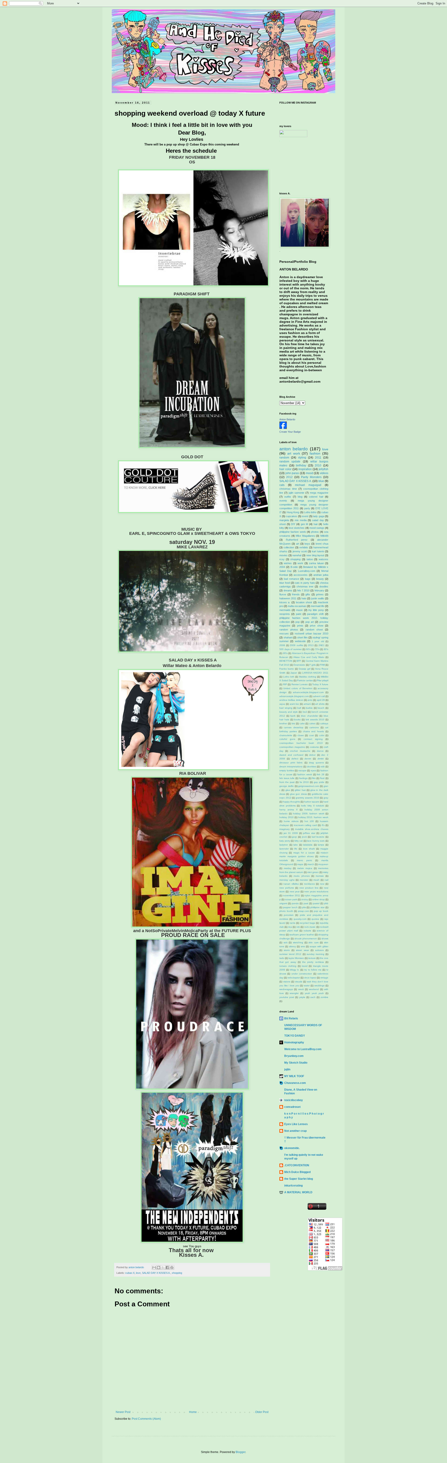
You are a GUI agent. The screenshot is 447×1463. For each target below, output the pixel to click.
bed (305, 712)
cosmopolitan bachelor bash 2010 (301, 743)
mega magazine (319, 492)
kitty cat (299, 840)
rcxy (281, 559)
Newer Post (123, 1412)
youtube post (286, 997)
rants (292, 923)
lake (295, 844)
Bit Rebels (291, 1018)
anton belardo (293, 448)
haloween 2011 (287, 598)
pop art (309, 621)
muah (316, 880)
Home (193, 1412)
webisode (300, 641)
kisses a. (284, 602)
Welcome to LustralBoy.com (303, 1049)
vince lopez (310, 977)
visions (286, 981)
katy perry (284, 840)
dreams (288, 590)
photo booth (286, 911)
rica (290, 927)
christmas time (288, 488)
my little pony (316, 610)
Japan (293, 672)
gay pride (319, 782)
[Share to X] (163, 1267)
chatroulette (285, 735)
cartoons (314, 727)
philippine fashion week (292, 531)
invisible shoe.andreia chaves (311, 829)
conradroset (292, 1107)
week (301, 989)
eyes (313, 770)
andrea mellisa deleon (291, 700)
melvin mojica (304, 868)
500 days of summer (290, 649)
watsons (323, 559)
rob (298, 927)
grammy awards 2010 (307, 797)
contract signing (313, 739)
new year (295, 891)
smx (303, 946)
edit (323, 766)
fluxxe (282, 594)
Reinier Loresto (299, 684)
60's (308, 649)
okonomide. (292, 1148)
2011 (318, 457)
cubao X (130, 1272)
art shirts (320, 704)
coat (311, 735)
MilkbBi (324, 535)
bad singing (285, 708)
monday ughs (287, 880)
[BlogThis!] (158, 1267)
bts (293, 723)
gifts (307, 594)
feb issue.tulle (287, 778)
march (311, 864)
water (307, 985)
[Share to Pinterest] (171, 1267)
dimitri (321, 758)
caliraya (324, 723)
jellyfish (323, 469)
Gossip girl (304, 668)
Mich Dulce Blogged (297, 1172)
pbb (326, 903)
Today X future (320, 684)
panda (295, 903)
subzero (319, 950)
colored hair (316, 496)
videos (324, 473)
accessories (301, 574)
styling (302, 457)
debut (312, 755)
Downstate (299, 665)
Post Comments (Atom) (146, 1418)
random (284, 457)
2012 (289, 477)
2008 (282, 645)
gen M (304, 524)
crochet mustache (300, 751)
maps (300, 864)
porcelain (289, 915)
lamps (321, 844)
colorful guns (287, 739)
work (300, 563)
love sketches (297, 527)
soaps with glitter (319, 946)
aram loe (294, 704)
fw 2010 (304, 782)
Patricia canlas (305, 680)
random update (289, 461)
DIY (293, 524)
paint (298, 614)
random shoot (314, 629)
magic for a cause (304, 852)
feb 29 (320, 774)
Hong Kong (293, 512)
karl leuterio (318, 837)
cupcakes (291, 516)
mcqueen (323, 864)
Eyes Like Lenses (296, 1124)
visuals (298, 981)
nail (326, 880)
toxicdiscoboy (293, 1100)
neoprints (284, 614)
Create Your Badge (290, 431)
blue (321, 481)
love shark (309, 848)
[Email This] (154, 1267)
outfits (287, 496)
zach (312, 997)
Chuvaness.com (295, 1083)
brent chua (322, 543)
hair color (285, 469)
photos (315, 531)
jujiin (287, 1069)
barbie (309, 708)
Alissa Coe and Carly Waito (308, 657)
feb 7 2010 (303, 590)
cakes (312, 723)
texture (312, 958)
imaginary (284, 829)
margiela (284, 520)
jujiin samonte (296, 492)
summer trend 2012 (290, 954)
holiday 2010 (286, 817)
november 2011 (291, 895)
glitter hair (300, 790)
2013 (311, 645)
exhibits (303, 547)
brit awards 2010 (315, 719)
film (313, 778)
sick (286, 942)
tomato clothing (287, 966)
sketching (298, 942)
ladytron (283, 844)
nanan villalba (291, 884)
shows (325, 938)
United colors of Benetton (297, 688)
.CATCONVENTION (296, 1165)
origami (283, 903)
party (307, 508)
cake (302, 723)
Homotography (294, 1042)
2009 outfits (296, 645)
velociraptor (294, 977)
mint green (313, 872)
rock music (309, 927)
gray (326, 797)
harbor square (311, 801)
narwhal (296, 555)
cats (281, 485)
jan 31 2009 (291, 833)
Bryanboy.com (294, 1056)
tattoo (310, 559)
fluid (322, 778)
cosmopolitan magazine (292, 747)
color (321, 735)
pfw (304, 907)
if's (323, 825)
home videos (291, 821)
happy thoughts (291, 801)
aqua (282, 704)
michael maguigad (308, 485)
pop (297, 621)
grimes (320, 594)
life (295, 848)
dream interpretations (290, 766)
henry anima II (288, 809)
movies (283, 555)
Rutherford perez (297, 539)
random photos (288, 629)
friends (296, 594)
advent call (319, 696)
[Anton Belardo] (283, 428)
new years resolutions (316, 891)
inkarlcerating (293, 1185)
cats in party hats (305, 582)
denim (308, 758)
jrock (304, 837)
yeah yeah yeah (314, 993)
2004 (282, 567)
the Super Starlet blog (298, 1178)
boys (307, 543)
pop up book (321, 911)
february (319, 590)
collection (289, 547)
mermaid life (317, 606)
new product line (308, 888)
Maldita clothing (307, 676)
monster (304, 880)
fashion (315, 453)
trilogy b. (294, 969)
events (283, 500)
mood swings (316, 527)
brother (283, 723)
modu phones (301, 876)
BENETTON (285, 661)
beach (321, 708)
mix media (301, 520)
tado (281, 958)
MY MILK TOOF (294, 1076)
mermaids (285, 610)
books (297, 719)
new (322, 884)
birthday (301, 465)
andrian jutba (320, 574)
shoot (282, 524)
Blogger (240, 1452)
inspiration (305, 469)
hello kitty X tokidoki (312, 805)
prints (300, 625)
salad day (318, 520)
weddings (319, 985)
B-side (294, 567)
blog (300, 496)
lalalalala (307, 844)
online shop (318, 899)
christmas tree (305, 586)
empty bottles (286, 770)
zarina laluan (316, 563)
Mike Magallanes (305, 535)
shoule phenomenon (306, 938)
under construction (301, 973)
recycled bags (307, 923)
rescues (284, 633)
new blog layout (315, 555)
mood (309, 473)
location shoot (304, 602)
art (297, 543)
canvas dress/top (293, 727)
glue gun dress (298, 794)
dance (320, 751)
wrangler (294, 993)
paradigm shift (315, 614)
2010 (318, 465)
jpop (294, 837)
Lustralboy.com (306, 571)
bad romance (291, 578)
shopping (177, 1272)
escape (302, 770)
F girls (312, 665)
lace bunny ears (316, 840)
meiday (287, 868)
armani (307, 704)
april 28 (321, 700)
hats (303, 598)
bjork (292, 716)
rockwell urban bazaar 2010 (311, 633)
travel (305, 966)
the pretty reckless (313, 962)
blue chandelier (309, 716)
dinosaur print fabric (291, 762)
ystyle (302, 997)
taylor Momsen (296, 958)
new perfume (286, 888)
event (305, 516)
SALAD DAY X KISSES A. (156, 1272)
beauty (320, 578)
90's (285, 653)
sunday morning (315, 954)
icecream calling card (305, 825)
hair (316, 524)
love (138, 1272)
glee (287, 790)
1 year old (318, 641)
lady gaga (318, 516)
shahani (288, 637)
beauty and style (288, 712)
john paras (292, 473)
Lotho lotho (310, 512)
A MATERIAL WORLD (298, 1192)
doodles (323, 586)
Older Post (261, 1412)
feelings (303, 778)
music (299, 610)
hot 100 (309, 821)
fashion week (304, 774)
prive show (316, 625)
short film (302, 637)
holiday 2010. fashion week (313, 817)
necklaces (309, 884)
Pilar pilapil (322, 680)
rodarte (307, 930)
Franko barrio (286, 668)
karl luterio (318, 551)
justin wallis (317, 598)
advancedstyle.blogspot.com (308, 692)
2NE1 (321, 645)
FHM (322, 665)
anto (310, 700)
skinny (292, 946)
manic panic (304, 860)
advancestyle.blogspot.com (294, 696)
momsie (320, 876)
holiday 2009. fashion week (308, 813)
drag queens (316, 762)
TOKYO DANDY (294, 1035)
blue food (284, 582)
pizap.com (303, 911)
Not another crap (295, 1131)
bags (308, 578)
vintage (324, 977)
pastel (316, 903)
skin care (313, 942)
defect (294, 758)
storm (287, 950)
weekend (314, 989)
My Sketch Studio (295, 1062)
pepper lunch (290, 907)
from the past (287, 782)
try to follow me (313, 969)
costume (314, 747)
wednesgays (286, 989)
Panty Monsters (311, 477)
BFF (299, 661)
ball (299, 708)
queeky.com (300, 919)
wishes (288, 563)
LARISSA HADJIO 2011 (315, 672)
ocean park (291, 899)
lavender (284, 848)
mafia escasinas (297, 606)
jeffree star (309, 833)
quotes (315, 919)
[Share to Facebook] (167, 1267)
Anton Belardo (287, 419)
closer (301, 735)
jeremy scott (300, 551)
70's (317, 649)
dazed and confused (291, 755)
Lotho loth (288, 676)
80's (326, 649)
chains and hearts (313, 731)
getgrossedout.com (308, 786)
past (306, 903)
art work (293, 453)
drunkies (311, 766)
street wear (302, 950)
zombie (324, 997)
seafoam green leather (301, 934)
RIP (285, 684)
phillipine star (317, 907)
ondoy (304, 899)
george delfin (286, 786)
